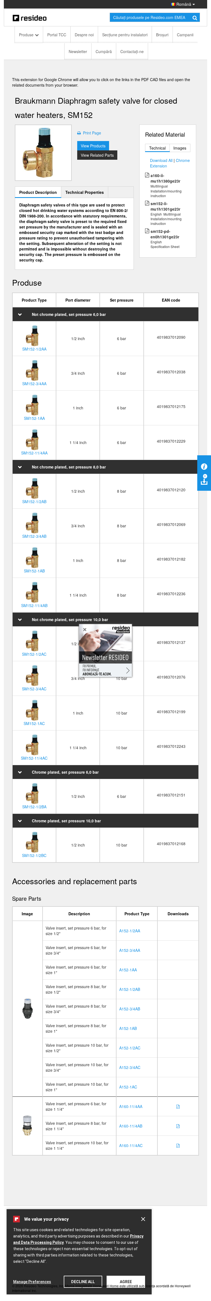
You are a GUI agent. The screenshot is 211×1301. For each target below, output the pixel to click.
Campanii (185, 34)
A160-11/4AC (131, 1145)
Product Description (38, 192)
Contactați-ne (132, 51)
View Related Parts (97, 155)
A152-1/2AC (129, 1048)
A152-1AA (128, 969)
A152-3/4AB (129, 1008)
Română (183, 4)
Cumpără (104, 51)
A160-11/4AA (130, 1106)
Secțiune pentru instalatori (125, 34)
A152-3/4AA (129, 950)
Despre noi (84, 34)
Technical (157, 148)
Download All (161, 160)
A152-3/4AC (129, 1067)
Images (179, 148)
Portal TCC (56, 34)
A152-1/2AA (129, 930)
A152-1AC (128, 1087)
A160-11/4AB (130, 1126)
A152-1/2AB (129, 989)
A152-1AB (128, 1028)
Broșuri (162, 34)
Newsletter (78, 51)
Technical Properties (84, 192)
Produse (26, 34)
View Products (93, 145)
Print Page (91, 133)
